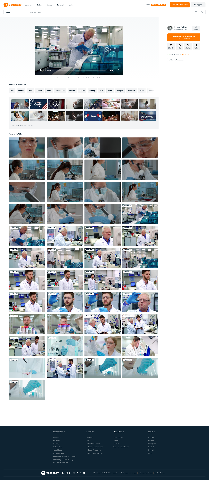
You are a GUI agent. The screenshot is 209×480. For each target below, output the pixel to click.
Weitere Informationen (176, 60)
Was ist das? (185, 55)
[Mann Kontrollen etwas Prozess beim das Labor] (140, 236)
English (151, 437)
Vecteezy (56, 440)
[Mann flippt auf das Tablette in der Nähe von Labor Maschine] (140, 258)
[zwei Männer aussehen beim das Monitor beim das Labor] (27, 346)
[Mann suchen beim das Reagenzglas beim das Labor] (65, 302)
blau (101, 91)
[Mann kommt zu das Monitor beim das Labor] (65, 280)
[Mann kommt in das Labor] (102, 280)
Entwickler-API (58, 453)
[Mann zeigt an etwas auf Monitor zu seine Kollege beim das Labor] (140, 324)
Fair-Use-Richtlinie (160, 473)
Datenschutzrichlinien (145, 473)
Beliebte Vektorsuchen (94, 447)
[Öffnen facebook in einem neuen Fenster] (63, 473)
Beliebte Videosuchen (94, 453)
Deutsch (151, 447)
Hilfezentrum (118, 437)
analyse (120, 91)
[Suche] (196, 12)
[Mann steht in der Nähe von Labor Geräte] (140, 214)
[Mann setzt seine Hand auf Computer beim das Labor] (102, 258)
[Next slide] (155, 90)
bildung (92, 91)
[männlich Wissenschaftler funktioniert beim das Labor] (27, 280)
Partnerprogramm (93, 444)
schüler (39, 91)
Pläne (148, 5)
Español (151, 440)
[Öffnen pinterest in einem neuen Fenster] (74, 473)
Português (152, 444)
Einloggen (198, 5)
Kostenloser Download (184, 37)
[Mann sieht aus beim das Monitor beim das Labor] (27, 302)
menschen (131, 91)
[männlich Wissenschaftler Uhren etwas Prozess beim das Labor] (102, 236)
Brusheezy (57, 437)
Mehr (71, 5)
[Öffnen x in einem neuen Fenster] (81, 473)
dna (12, 91)
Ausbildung (57, 450)
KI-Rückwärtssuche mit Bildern (64, 456)
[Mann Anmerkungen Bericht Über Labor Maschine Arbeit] (27, 236)
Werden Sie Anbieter (121, 447)
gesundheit (60, 91)
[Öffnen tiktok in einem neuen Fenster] (77, 473)
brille (49, 91)
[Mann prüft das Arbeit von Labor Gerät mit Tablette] (65, 258)
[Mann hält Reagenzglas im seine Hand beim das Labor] (102, 302)
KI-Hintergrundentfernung (63, 459)
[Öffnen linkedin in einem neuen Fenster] (70, 473)
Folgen (196, 29)
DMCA (88, 440)
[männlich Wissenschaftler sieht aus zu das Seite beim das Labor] (27, 258)
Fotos (39, 5)
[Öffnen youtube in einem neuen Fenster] (84, 473)
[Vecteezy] (13, 5)
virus (110, 91)
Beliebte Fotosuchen (93, 450)
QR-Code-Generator (60, 463)
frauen (21, 91)
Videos (49, 5)
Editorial (60, 5)
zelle (30, 91)
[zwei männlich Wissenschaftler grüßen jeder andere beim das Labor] (65, 368)
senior (82, 91)
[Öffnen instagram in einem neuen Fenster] (67, 473)
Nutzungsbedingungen (129, 473)
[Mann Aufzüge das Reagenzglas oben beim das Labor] (140, 302)
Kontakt (116, 440)
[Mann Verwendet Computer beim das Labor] (140, 280)
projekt (72, 91)
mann (142, 91)
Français (151, 450)
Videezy (56, 444)
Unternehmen (58, 447)
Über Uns (116, 444)
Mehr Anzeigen (147, 116)
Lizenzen (89, 437)
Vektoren (28, 5)
